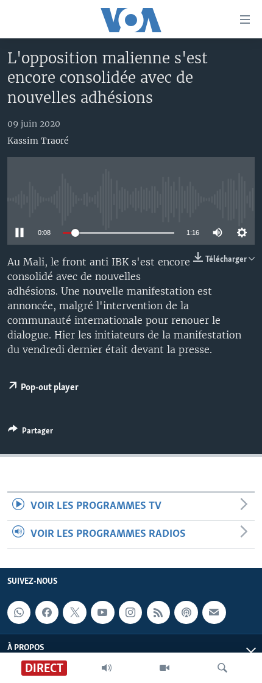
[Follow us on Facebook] (46, 612)
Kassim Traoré (38, 140)
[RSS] (158, 612)
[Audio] (106, 668)
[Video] (164, 668)
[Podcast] (185, 612)
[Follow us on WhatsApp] (18, 612)
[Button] (30, 432)
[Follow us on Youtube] (102, 612)
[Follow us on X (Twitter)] (74, 612)
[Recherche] (222, 668)
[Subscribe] (213, 612)
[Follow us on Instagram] (130, 612)
